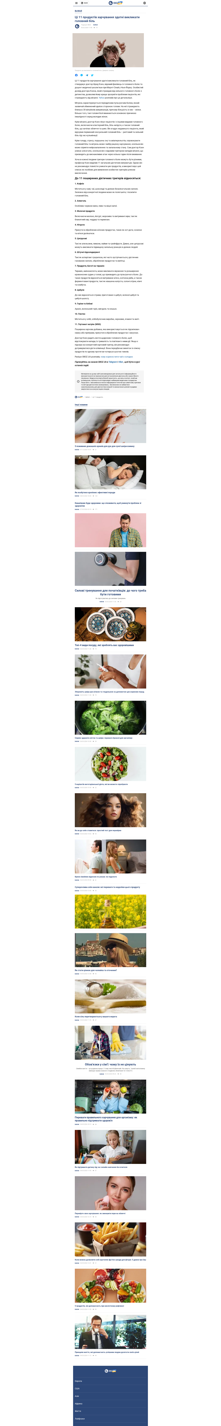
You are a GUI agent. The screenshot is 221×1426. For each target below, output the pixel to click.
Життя (78, 1411)
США (77, 1388)
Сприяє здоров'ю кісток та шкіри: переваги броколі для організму (103, 738)
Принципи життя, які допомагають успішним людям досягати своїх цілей (107, 1352)
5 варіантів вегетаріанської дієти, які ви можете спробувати (101, 784)
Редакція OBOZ (86, 25)
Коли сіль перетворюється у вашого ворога (96, 1016)
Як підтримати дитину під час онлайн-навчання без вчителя (101, 1167)
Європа (78, 1381)
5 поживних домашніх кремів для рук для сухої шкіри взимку (104, 446)
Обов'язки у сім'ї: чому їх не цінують (110, 1064)
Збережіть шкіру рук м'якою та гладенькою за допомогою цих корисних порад (109, 692)
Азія (77, 1396)
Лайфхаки (80, 1418)
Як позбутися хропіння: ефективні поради (95, 492)
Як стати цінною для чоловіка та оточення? (96, 970)
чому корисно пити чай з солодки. (117, 356)
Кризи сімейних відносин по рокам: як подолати (96, 877)
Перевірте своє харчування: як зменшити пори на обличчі (100, 1213)
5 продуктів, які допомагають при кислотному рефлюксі (99, 1306)
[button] (108, 50)
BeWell (95, 25)
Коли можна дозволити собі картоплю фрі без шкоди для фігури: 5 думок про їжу (110, 1260)
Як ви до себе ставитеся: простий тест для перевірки (98, 830)
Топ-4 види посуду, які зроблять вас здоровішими (104, 645)
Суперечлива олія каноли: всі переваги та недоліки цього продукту (107, 887)
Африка (78, 1403)
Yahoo (102, 98)
